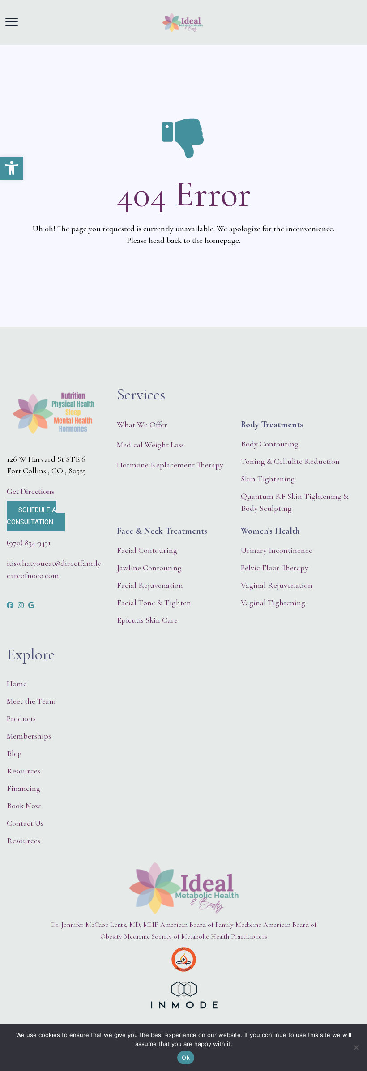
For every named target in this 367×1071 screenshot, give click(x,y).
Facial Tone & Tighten (154, 603)
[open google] (31, 605)
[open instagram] (21, 605)
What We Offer (142, 424)
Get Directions (30, 491)
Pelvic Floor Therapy (274, 568)
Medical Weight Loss (150, 445)
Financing (23, 788)
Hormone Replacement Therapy (170, 465)
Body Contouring (270, 444)
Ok (186, 1057)
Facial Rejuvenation (150, 585)
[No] (355, 1047)
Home (17, 683)
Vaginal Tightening (273, 603)
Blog (14, 753)
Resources (23, 771)
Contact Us (25, 823)
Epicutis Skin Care (147, 620)
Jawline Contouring (149, 568)
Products (21, 718)
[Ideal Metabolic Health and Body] (182, 22)
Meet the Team (31, 701)
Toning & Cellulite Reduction (290, 461)
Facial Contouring (147, 550)
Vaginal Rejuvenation (276, 585)
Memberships (29, 736)
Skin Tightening (268, 479)
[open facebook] (10, 605)
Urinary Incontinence (276, 550)
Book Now (24, 806)
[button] (11, 168)
